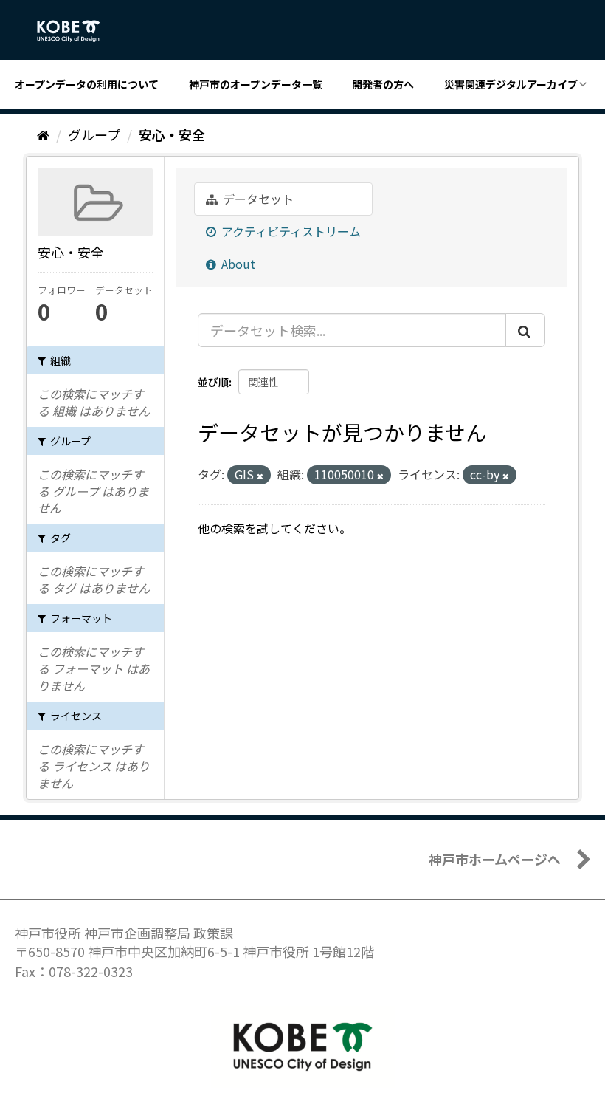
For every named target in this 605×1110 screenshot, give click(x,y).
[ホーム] (43, 134)
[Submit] (525, 330)
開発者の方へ (383, 84)
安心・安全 (172, 134)
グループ (94, 134)
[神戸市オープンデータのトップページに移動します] (76, 31)
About (236, 264)
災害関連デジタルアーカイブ (511, 84)
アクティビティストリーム (289, 231)
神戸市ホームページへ (495, 859)
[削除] (260, 476)
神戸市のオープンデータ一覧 (255, 84)
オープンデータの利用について (87, 84)
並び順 (213, 381)
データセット (257, 199)
